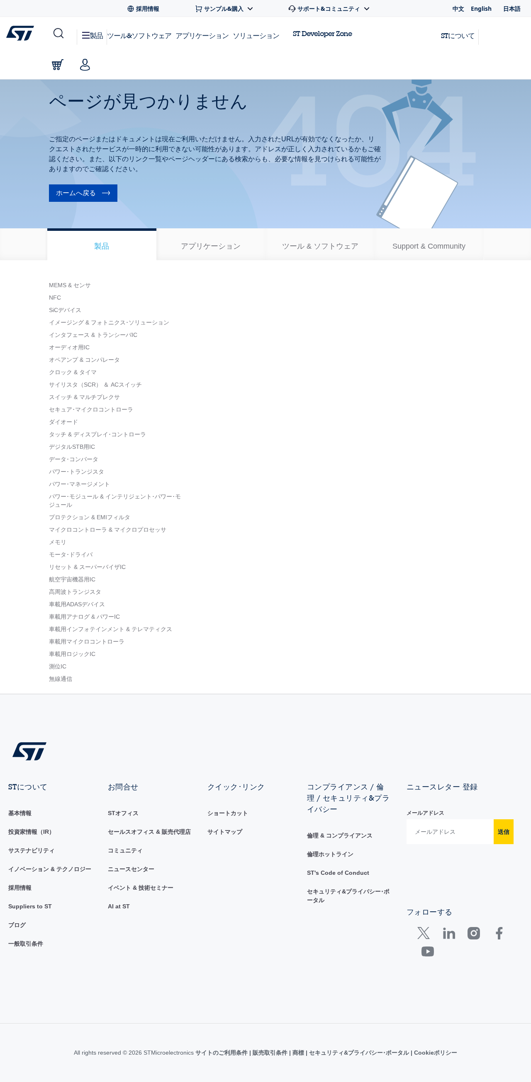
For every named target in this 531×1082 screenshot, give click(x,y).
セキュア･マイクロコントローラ (91, 409)
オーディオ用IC (69, 347)
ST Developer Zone (322, 33)
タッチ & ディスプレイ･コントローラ (97, 434)
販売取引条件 (270, 1052)
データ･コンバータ (73, 459)
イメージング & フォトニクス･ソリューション (109, 322)
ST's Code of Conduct (338, 872)
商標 (298, 1052)
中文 (458, 8)
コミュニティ (125, 850)
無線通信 (60, 678)
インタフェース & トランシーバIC (93, 335)
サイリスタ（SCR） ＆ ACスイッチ (95, 384)
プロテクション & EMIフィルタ (89, 517)
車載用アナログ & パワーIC (84, 616)
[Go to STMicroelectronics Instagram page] (473, 935)
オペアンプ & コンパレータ (84, 359)
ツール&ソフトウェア (139, 35)
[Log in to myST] (85, 64)
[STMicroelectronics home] (21, 33)
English (481, 8)
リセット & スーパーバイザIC (87, 567)
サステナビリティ (31, 850)
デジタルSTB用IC (72, 446)
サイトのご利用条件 (222, 1052)
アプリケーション (202, 35)
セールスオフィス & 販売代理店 (149, 831)
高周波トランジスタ (75, 591)
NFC (55, 297)
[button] (57, 33)
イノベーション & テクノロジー (49, 869)
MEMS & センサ (70, 285)
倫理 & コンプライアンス (340, 835)
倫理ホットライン (330, 854)
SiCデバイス (65, 310)
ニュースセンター (131, 869)
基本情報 (20, 813)
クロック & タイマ (73, 372)
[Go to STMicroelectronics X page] (425, 935)
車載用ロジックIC (72, 654)
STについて (458, 35)
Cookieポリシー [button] (434, 1052)
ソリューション (256, 35)
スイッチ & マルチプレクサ (84, 397)
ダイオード (63, 422)
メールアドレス (425, 813)
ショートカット (227, 813)
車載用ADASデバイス (77, 604)
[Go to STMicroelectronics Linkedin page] (448, 935)
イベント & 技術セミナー (140, 887)
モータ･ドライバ (71, 554)
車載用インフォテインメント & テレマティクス (110, 629)
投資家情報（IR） (31, 831)
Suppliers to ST (30, 906)
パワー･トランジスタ (76, 471)
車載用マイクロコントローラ (86, 641)
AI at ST (119, 906)
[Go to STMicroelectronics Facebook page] (498, 935)
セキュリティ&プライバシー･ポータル (359, 1052)
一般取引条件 (25, 943)
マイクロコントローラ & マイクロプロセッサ (107, 529)
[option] (101, 244)
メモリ (57, 542)
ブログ (17, 925)
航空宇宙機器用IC (72, 579)
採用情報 (20, 887)
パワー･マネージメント (79, 484)
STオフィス (123, 813)
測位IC (57, 666)
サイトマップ (224, 831)
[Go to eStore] (57, 64)
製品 (96, 35)
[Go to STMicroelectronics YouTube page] (427, 953)
